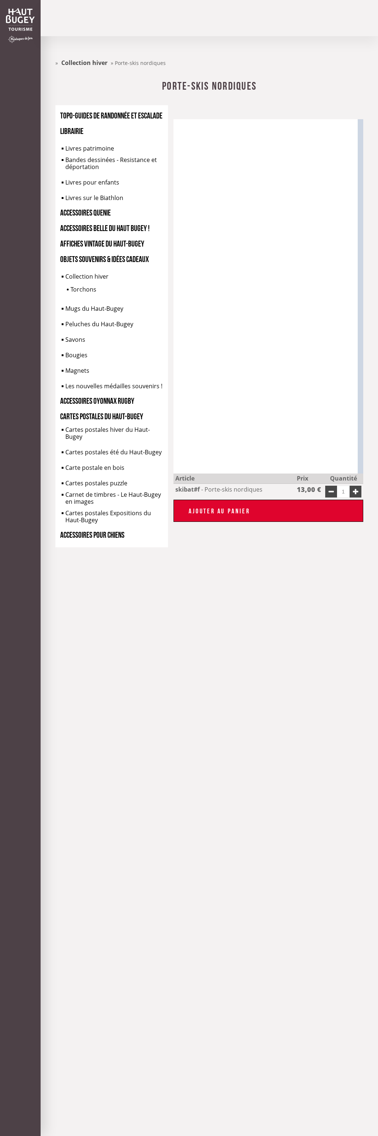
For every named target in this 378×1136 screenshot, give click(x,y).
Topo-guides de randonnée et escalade (111, 115)
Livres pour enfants (92, 182)
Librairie (71, 130)
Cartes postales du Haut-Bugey (101, 416)
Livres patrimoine (89, 148)
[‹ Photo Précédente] (219, 296)
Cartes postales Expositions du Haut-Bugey (108, 517)
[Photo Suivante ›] (312, 296)
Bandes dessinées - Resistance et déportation (111, 163)
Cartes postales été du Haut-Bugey (113, 452)
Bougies (76, 355)
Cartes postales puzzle (96, 483)
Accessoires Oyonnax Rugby (97, 400)
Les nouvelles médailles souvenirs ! (113, 386)
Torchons (83, 289)
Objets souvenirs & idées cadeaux (104, 258)
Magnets (77, 370)
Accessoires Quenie (85, 212)
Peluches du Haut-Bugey (99, 324)
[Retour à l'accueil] (20, 19)
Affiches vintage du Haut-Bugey (102, 243)
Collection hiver (87, 276)
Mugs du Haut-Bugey (94, 308)
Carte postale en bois (94, 467)
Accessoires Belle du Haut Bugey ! (105, 227)
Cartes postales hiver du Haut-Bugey (107, 433)
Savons (75, 339)
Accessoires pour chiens (92, 534)
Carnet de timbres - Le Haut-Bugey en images (113, 498)
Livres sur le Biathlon (94, 198)
